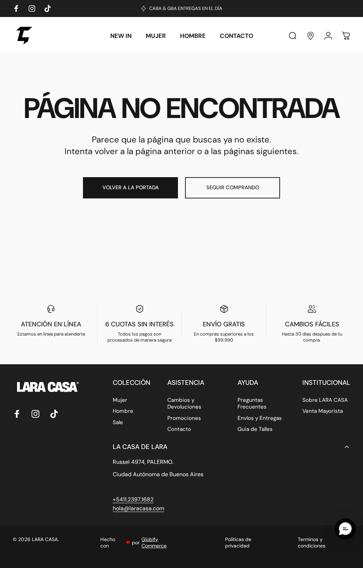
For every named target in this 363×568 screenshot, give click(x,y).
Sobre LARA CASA (325, 400)
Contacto (179, 429)
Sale (118, 422)
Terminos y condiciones (311, 542)
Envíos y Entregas (260, 418)
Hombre (123, 411)
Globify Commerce (154, 542)
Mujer (120, 400)
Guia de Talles (255, 429)
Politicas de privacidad (238, 542)
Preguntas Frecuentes (252, 403)
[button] (345, 529)
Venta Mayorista (322, 411)
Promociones (184, 418)
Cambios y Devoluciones (184, 403)
